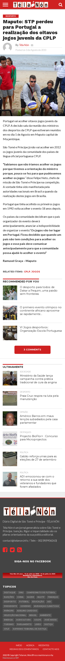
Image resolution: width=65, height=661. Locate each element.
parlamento (24, 624)
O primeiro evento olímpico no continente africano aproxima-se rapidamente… (41, 311)
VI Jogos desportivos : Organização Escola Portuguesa (41, 329)
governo (25, 606)
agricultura (23, 620)
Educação (38, 601)
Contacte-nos (51, 649)
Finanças (53, 597)
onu (21, 592)
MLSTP (40, 597)
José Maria (50, 620)
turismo (9, 624)
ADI (49, 601)
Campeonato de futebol (41, 592)
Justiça (48, 624)
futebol (24, 601)
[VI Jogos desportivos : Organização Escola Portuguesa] (10, 333)
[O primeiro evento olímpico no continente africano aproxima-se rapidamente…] (10, 313)
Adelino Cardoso (27, 611)
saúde (30, 597)
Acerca (30, 645)
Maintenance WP (11, 658)
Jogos (35, 271)
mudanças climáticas (46, 606)
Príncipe (9, 611)
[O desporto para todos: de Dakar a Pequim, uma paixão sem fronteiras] (10, 293)
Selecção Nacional (15, 615)
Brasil (32, 615)
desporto (10, 601)
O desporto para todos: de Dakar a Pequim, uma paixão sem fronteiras (38, 291)
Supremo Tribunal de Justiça (29, 629)
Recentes (43, 645)
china (20, 597)
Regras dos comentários (24, 649)
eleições (9, 597)
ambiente (45, 615)
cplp (27, 271)
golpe (37, 620)
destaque (9, 592)
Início (19, 645)
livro (38, 624)
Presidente (10, 606)
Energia (8, 620)
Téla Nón (24, 45)
